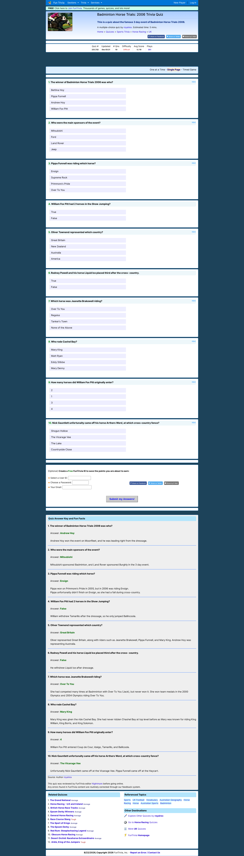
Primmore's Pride (60, 183)
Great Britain (58, 240)
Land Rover (57, 143)
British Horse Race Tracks (64, 808)
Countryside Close (61, 449)
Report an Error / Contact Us (145, 852)
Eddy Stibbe (58, 362)
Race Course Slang (60, 819)
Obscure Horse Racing (63, 834)
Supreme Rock (59, 177)
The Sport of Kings (60, 823)
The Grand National (60, 800)
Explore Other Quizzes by (145, 816)
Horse (136, 803)
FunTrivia (138, 835)
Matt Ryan (57, 355)
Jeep (54, 149)
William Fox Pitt (59, 108)
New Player (179, 2)
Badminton (165, 803)
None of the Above (61, 327)
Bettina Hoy (57, 90)
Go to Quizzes (142, 822)
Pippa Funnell (58, 96)
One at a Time (157, 69)
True (53, 212)
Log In (193, 2)
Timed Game (189, 69)
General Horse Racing (61, 815)
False (54, 218)
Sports (127, 800)
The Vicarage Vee (61, 437)
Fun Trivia (58, 2)
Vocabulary (152, 800)
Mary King (56, 349)
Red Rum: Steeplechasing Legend (68, 830)
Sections (72, 2)
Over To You (58, 190)
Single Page (173, 69)
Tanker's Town (59, 321)
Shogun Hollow (59, 430)
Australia (56, 252)
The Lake (56, 443)
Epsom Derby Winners (62, 811)
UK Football (138, 800)
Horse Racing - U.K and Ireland (66, 804)
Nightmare (97, 783)
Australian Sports (149, 803)
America (55, 258)
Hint (194, 82)
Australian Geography (171, 800)
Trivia (84, 2)
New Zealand (58, 246)
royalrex (128, 27)
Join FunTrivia (75, 8)
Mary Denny (58, 368)
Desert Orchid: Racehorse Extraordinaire (72, 838)
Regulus (55, 315)
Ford (53, 137)
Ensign (54, 171)
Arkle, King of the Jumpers (65, 842)
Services (95, 2)
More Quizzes (137, 829)
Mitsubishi (57, 130)
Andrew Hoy (58, 102)
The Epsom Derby (59, 827)
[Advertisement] (122, 59)
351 (149, 50)
